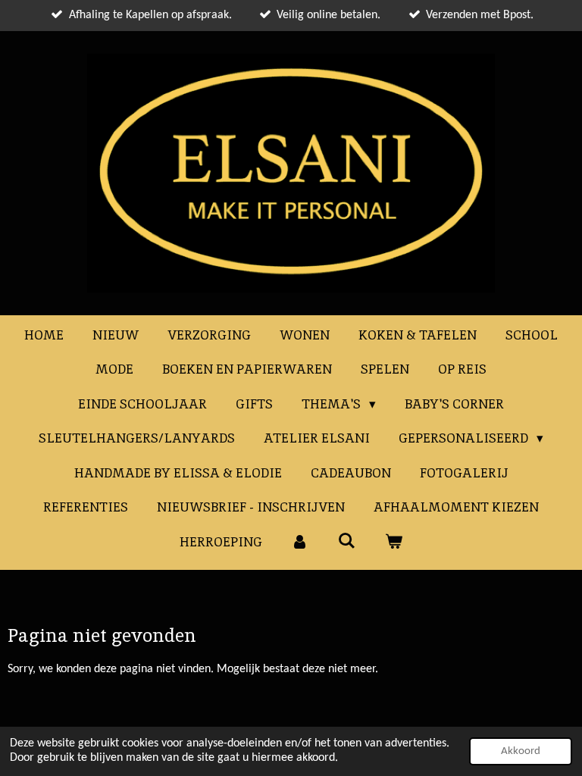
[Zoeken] (347, 541)
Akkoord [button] (520, 751)
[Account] (300, 542)
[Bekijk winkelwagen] (393, 542)
